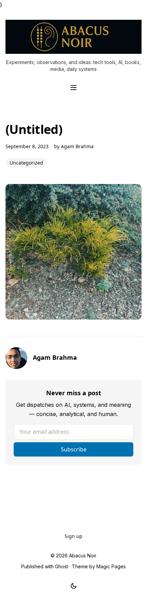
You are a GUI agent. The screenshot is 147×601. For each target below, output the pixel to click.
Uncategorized (26, 162)
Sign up (73, 536)
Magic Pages (111, 566)
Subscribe (73, 449)
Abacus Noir (82, 555)
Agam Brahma (77, 146)
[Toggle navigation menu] (73, 87)
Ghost (61, 566)
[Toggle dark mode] (73, 586)
